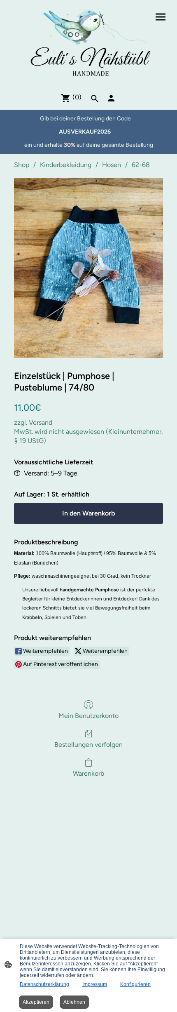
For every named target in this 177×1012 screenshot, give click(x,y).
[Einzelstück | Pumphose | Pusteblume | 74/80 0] (88, 268)
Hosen (111, 165)
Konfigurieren (135, 984)
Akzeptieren (36, 1002)
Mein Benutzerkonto (88, 716)
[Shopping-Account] (111, 98)
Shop (21, 165)
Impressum (94, 984)
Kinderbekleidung (65, 165)
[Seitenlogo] (88, 42)
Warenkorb (88, 773)
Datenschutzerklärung (44, 984)
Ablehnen (74, 1002)
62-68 (141, 165)
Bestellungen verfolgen (88, 744)
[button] (95, 99)
